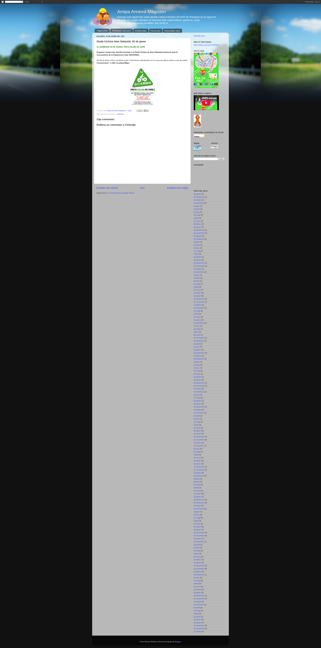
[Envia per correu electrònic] (138, 110)
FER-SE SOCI (199, 36)
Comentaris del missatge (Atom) (121, 193)
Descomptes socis (172, 31)
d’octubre (197, 200)
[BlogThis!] (140, 110)
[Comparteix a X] (142, 110)
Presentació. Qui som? (121, 31)
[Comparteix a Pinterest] (147, 110)
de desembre (199, 197)
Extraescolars (141, 31)
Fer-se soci (155, 31)
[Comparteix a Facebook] (145, 110)
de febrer (197, 224)
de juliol (197, 209)
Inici (142, 188)
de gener (197, 194)
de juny (196, 212)
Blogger (178, 642)
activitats (120, 114)
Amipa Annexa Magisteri (141, 11)
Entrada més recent (107, 188)
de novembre (199, 233)
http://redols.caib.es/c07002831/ (206, 45)
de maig (197, 215)
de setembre (199, 203)
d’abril (196, 218)
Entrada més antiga (177, 188)
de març (197, 221)
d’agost (196, 206)
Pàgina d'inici (102, 31)
